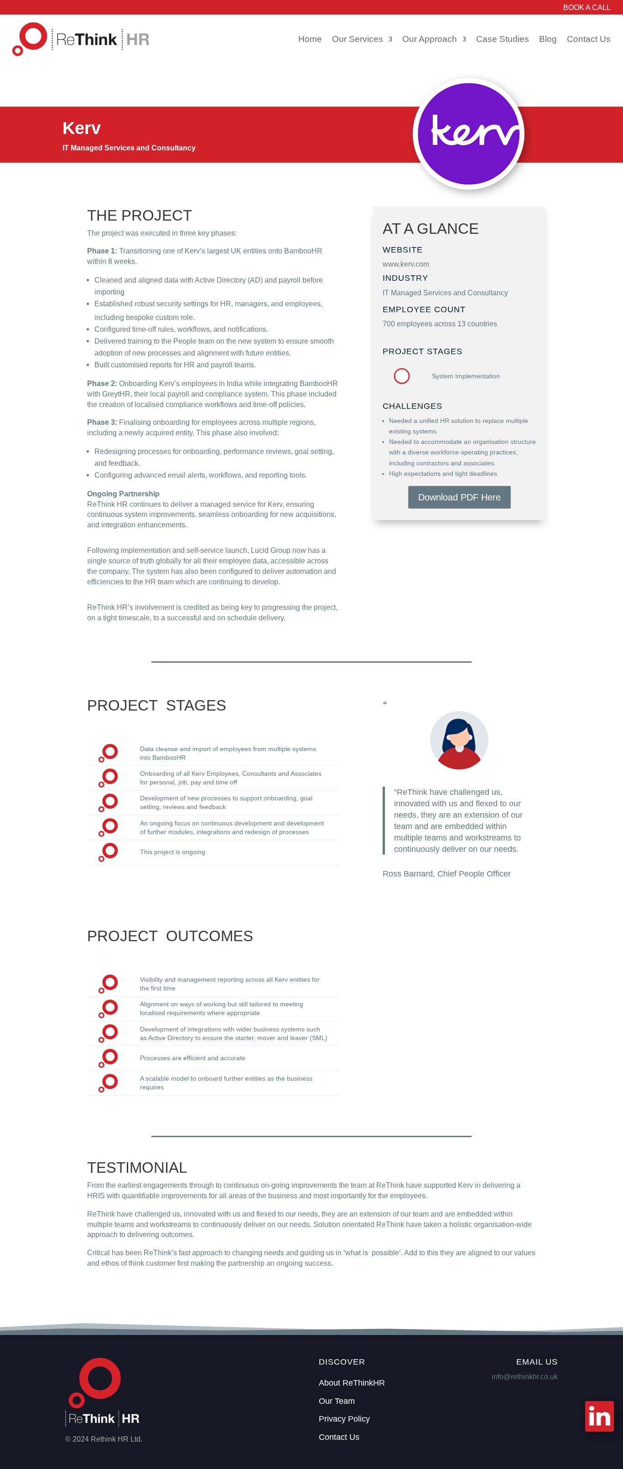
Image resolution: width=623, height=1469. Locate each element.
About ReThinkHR (352, 1382)
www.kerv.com (406, 264)
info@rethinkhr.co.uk (525, 1377)
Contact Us (589, 39)
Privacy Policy (344, 1418)
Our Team (337, 1401)
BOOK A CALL (587, 7)
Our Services (357, 39)
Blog (548, 39)
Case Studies (502, 39)
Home (310, 39)
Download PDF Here (459, 497)
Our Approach (429, 39)
